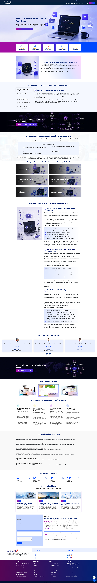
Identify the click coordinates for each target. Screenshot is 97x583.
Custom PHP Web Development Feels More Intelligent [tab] (23, 107)
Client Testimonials (54, 567)
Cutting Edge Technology (39, 576)
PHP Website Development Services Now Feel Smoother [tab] (23, 99)
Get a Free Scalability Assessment (24, 29)
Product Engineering (21, 565)
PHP (34, 572)
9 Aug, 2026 (41, 501)
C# (34, 578)
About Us (78, 3)
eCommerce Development (22, 570)
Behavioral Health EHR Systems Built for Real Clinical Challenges (73, 575)
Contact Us (92, 3)
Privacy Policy (53, 574)
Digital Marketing (20, 574)
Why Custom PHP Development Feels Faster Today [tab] (23, 90)
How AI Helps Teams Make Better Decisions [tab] (23, 94)
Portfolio (73, 3)
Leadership (53, 569)
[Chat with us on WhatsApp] (94, 577)
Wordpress (36, 574)
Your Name (19, 519)
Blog (87, 3)
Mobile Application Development (23, 569)
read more (17, 346)
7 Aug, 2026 (63, 501)
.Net (34, 570)
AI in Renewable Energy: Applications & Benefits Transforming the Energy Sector (48, 504)
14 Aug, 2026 (19, 501)
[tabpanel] (56, 96)
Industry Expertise (54, 563)
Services (68, 3)
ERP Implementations (21, 576)
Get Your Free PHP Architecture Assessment (26, 124)
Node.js (35, 567)
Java (35, 569)
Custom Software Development (23, 563)
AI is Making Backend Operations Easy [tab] (23, 103)
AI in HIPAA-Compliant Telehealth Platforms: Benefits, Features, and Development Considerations (25, 504)
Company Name (20, 528)
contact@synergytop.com (82, 0)
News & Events (53, 572)
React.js (35, 565)
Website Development (21, 567)
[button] (47, 354)
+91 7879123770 (47, 557)
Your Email (19, 523)
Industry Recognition (55, 565)
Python (35, 563)
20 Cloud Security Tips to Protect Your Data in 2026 (70, 504)
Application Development (22, 572)
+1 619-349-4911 (92, 0)
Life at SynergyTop (54, 570)
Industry (82, 3)
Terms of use (53, 576)
